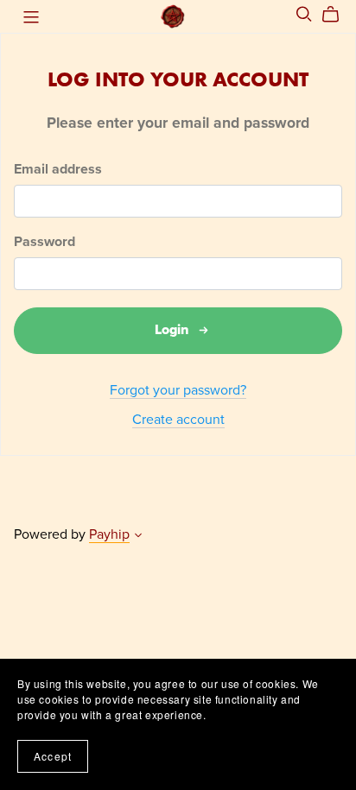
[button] (138, 537)
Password (44, 242)
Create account (178, 419)
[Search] (304, 14)
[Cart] (337, 14)
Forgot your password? (178, 390)
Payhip (109, 534)
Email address (58, 169)
